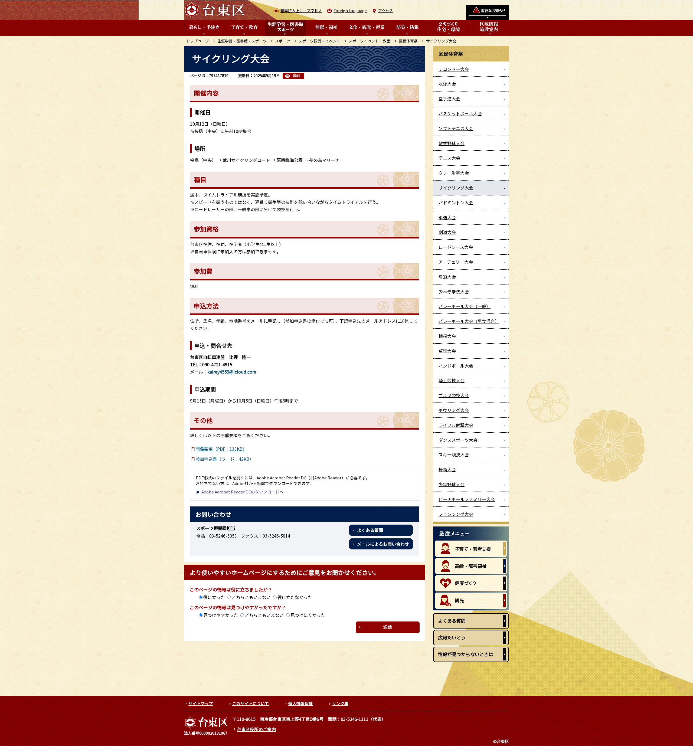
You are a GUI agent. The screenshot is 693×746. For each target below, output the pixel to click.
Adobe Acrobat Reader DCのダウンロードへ (242, 492)
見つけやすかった (220, 615)
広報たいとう (452, 637)
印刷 (296, 76)
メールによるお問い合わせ (383, 544)
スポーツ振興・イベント (319, 41)
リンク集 (340, 703)
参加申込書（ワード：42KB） (224, 459)
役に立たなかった (294, 597)
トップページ (197, 41)
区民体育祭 (408, 41)
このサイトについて (250, 703)
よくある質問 (370, 530)
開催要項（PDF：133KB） (221, 449)
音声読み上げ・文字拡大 (301, 10)
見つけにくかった (307, 615)
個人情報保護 (300, 703)
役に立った (214, 597)
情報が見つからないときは (465, 654)
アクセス (385, 10)
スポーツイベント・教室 (369, 41)
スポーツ (282, 41)
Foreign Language (350, 10)
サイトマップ (200, 703)
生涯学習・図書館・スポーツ (242, 41)
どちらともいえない (251, 597)
